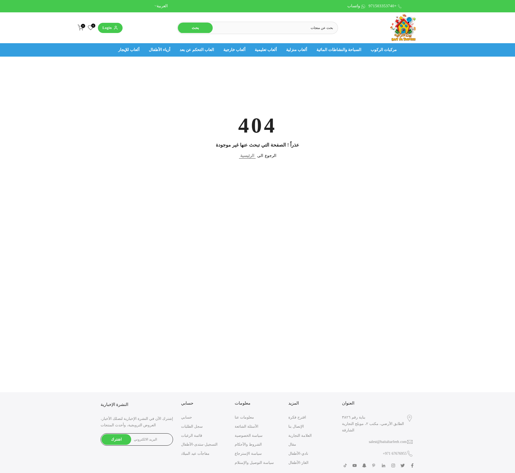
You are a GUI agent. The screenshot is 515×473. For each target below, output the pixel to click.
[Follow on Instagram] (393, 465)
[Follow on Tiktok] (345, 465)
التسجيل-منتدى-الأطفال (199, 444)
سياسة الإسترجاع (248, 454)
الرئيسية (247, 155)
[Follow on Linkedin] (383, 465)
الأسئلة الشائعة (246, 426)
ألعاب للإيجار (128, 49)
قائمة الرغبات (191, 436)
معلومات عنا (244, 417)
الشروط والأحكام (248, 444)
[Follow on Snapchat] (364, 465)
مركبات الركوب (384, 49)
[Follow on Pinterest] (374, 465)
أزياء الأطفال (159, 49)
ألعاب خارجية (234, 49)
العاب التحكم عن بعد (197, 49)
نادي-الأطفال (298, 454)
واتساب (353, 6)
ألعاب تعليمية (266, 49)
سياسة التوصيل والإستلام (254, 463)
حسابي (186, 417)
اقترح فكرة (297, 417)
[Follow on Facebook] (412, 465)
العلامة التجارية (300, 436)
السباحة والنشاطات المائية (339, 49)
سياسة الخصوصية (249, 436)
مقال (292, 444)
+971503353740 (382, 6)
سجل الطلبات (192, 426)
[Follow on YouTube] (354, 465)
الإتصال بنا (296, 426)
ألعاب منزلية (296, 49)
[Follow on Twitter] (402, 465)
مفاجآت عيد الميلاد (195, 454)
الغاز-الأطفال (298, 463)
